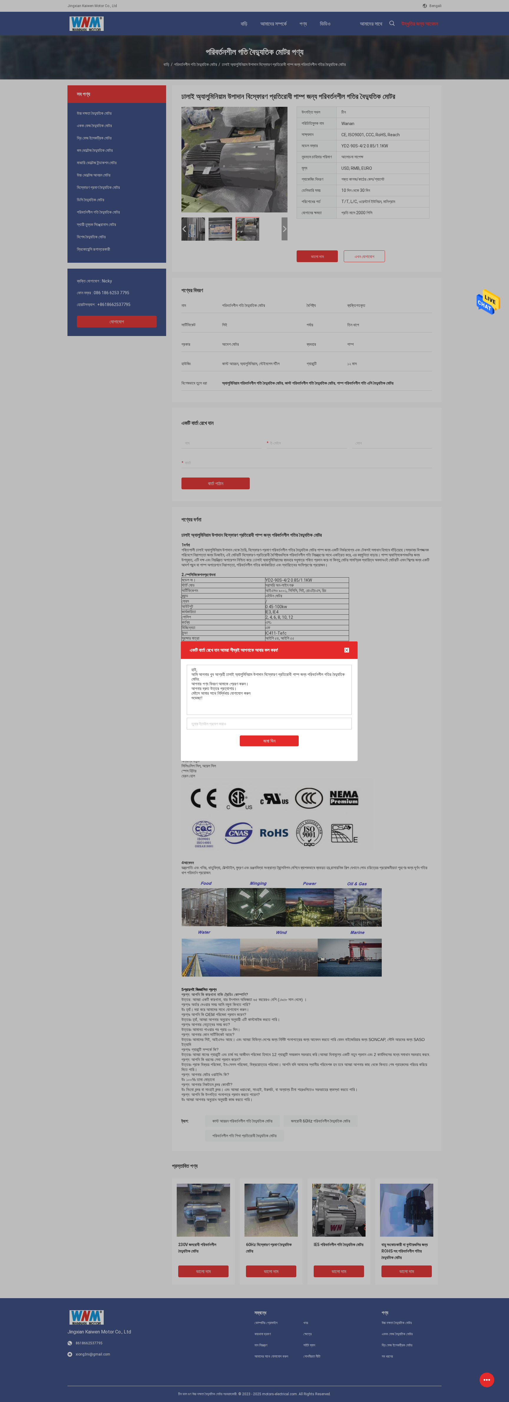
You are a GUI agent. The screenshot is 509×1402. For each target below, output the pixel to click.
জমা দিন (269, 741)
